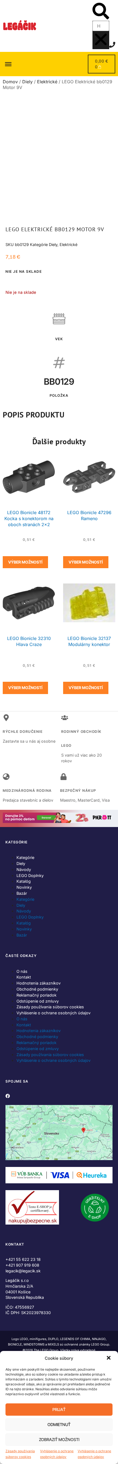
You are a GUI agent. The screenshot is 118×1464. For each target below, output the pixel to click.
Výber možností (25, 562)
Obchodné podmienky (37, 989)
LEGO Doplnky (30, 875)
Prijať (59, 1409)
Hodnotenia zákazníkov (38, 983)
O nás (21, 971)
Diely (27, 81)
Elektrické (47, 81)
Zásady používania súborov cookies (20, 1454)
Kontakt (23, 977)
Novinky (24, 887)
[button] (109, 1358)
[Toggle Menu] (8, 64)
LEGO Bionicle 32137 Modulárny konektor (89, 641)
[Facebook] (7, 1096)
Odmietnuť (59, 1424)
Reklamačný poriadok (36, 995)
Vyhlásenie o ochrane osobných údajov (57, 1454)
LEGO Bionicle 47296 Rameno (89, 515)
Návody (23, 869)
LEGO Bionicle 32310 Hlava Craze (29, 641)
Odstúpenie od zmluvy (37, 1001)
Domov (10, 81)
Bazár (21, 893)
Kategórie (25, 857)
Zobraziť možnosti (59, 1439)
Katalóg (23, 881)
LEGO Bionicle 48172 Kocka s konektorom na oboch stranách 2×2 (29, 518)
